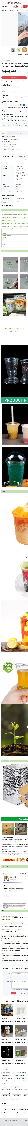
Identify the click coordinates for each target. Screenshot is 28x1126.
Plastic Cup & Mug (17, 1095)
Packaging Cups (6, 1095)
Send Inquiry (14, 77)
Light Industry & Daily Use (10, 10)
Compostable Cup (7, 1099)
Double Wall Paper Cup (20, 1075)
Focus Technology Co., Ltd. (18, 1120)
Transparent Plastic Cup (20, 1080)
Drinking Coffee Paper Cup (8, 1112)
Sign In (3, 149)
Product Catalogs (22, 1072)
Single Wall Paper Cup (6, 1075)
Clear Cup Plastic (21, 1112)
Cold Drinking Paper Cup (6, 1078)
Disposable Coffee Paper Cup (9, 1109)
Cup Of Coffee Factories (8, 1106)
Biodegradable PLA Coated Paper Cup (21, 1078)
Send (14, 993)
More (2, 1115)
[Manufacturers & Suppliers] (14, 2)
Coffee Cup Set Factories (21, 1106)
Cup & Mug (19, 10)
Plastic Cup (16, 1099)
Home (2, 10)
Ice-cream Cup (4, 1080)
